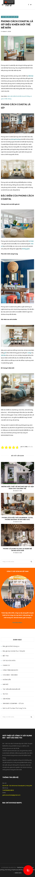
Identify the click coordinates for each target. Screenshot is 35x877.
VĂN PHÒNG (6, 699)
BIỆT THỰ (6, 656)
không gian (26, 249)
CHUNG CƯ (6, 665)
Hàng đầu (18, 873)
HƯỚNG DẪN (7, 680)
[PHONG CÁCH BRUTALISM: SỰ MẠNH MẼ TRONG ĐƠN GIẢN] (17, 535)
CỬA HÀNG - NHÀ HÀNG (10, 675)
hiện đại (30, 76)
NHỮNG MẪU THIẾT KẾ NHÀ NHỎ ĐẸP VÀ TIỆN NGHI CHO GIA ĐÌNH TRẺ (17, 488)
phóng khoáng (15, 139)
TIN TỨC (5, 694)
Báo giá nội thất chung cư (11, 646)
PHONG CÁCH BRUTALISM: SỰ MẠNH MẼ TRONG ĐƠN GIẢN (17, 550)
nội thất (31, 241)
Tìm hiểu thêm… (17, 622)
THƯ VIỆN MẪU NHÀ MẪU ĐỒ (10, 17)
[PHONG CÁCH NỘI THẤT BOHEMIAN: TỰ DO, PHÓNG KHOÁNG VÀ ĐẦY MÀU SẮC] (17, 504)
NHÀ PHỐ (5, 684)
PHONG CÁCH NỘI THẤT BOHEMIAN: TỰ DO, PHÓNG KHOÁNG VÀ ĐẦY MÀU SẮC (17, 518)
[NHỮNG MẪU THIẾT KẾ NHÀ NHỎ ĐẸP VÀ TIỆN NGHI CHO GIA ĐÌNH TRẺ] (17, 473)
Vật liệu (3, 355)
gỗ (5, 353)
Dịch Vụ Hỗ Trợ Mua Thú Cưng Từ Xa (14, 708)
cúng (29, 353)
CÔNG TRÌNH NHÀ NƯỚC (10, 670)
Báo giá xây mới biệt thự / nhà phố (14, 651)
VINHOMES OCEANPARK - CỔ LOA (13, 703)
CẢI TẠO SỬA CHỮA (9, 661)
